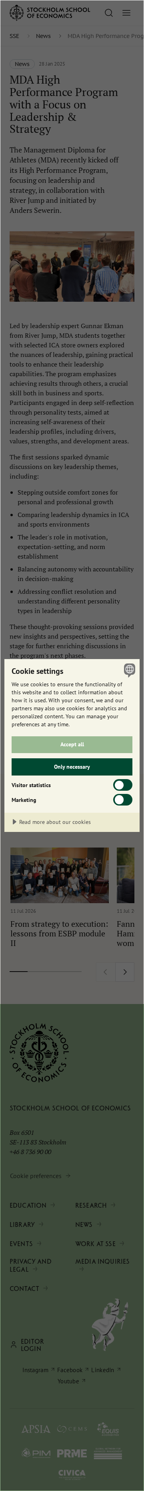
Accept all (72, 744)
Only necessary (72, 766)
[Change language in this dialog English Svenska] (128, 670)
